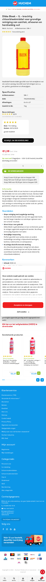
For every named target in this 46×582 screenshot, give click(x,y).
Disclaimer (5, 402)
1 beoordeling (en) (18, 32)
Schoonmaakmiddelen (9, 470)
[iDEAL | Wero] (6, 556)
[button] (42, 380)
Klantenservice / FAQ (9, 395)
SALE (3, 484)
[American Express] (40, 556)
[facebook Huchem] (3, 529)
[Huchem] (23, 3)
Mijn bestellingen (7, 453)
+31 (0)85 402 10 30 (9, 506)
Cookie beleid (6, 418)
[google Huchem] (10, 529)
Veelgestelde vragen (9, 428)
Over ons (5, 412)
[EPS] (19, 564)
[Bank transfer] (13, 560)
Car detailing (6, 467)
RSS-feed (5, 438)
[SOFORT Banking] (33, 560)
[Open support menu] (42, 572)
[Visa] (26, 556)
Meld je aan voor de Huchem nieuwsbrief (15, 432)
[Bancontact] (19, 556)
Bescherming (6, 487)
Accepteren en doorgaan (23, 305)
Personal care (6, 464)
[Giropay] (40, 560)
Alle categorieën (7, 490)
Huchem (10, 28)
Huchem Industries (8, 435)
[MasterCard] (13, 556)
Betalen (4, 405)
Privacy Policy (6, 422)
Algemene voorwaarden (10, 425)
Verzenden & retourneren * (11, 398)
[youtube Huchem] (14, 529)
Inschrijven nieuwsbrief (11, 519)
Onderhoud (5, 480)
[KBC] (6, 560)
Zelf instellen (22, 312)
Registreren (5, 449)
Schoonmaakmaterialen (10, 474)
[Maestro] (26, 560)
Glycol (4, 477)
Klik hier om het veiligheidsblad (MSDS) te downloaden (19, 325)
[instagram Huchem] (7, 529)
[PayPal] (19, 560)
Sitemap (4, 415)
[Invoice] (26, 564)
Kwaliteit (5, 408)
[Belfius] (33, 556)
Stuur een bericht (8, 508)
